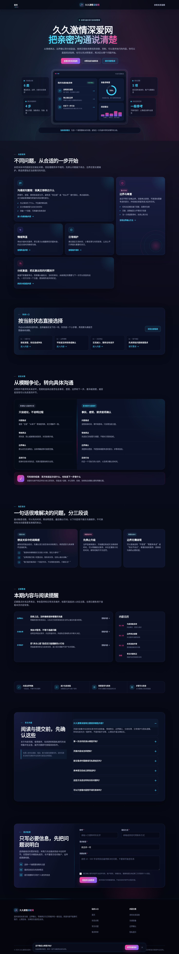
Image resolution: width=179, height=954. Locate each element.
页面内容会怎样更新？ (83, 750)
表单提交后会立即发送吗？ (85, 770)
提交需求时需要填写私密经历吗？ (88, 760)
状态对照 (95, 920)
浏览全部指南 (153, 329)
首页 (16, 4)
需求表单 (95, 932)
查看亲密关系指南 (70, 61)
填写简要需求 (110, 61)
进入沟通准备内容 (25, 216)
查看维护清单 (74, 250)
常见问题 (95, 926)
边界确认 (132, 926)
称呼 (82, 830)
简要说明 (84, 853)
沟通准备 (132, 920)
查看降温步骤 (23, 250)
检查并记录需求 (88, 880)
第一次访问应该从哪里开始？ (86, 741)
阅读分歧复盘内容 (25, 283)
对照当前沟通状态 (91, 61)
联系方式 (126, 830)
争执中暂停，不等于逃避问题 (43, 629)
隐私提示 (132, 932)
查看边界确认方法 (128, 220)
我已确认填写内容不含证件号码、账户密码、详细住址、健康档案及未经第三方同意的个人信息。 (117, 873)
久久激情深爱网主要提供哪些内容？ (89, 723)
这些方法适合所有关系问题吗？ (87, 780)
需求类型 (84, 841)
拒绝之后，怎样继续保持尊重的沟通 (46, 616)
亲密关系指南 (159, 4)
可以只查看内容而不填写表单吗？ (88, 789)
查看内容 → (106, 618)
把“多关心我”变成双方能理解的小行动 (47, 643)
